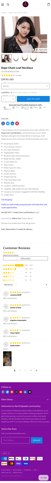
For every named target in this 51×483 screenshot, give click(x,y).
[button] (7, 75)
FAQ (35, 470)
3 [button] (25, 370)
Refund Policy (17, 472)
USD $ (5, 453)
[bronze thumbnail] (25, 58)
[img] (15, 292)
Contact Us (27, 470)
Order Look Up (6, 472)
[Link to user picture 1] (7, 358)
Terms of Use (17, 470)
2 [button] (20, 370)
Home (3, 13)
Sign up (36, 440)
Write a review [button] (25, 258)
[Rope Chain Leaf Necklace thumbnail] (6, 58)
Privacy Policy (5, 470)
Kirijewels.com (11, 71)
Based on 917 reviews (10, 255)
